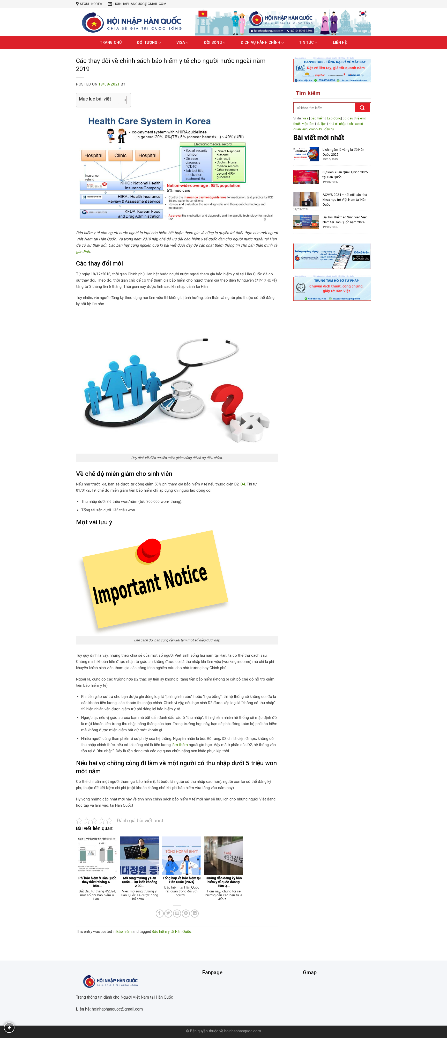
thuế (296, 124)
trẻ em (360, 118)
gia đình (83, 251)
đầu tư (329, 129)
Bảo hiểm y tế (163, 931)
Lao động (334, 118)
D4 (243, 484)
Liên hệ (340, 42)
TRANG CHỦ (111, 42)
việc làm (308, 124)
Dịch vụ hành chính (260, 42)
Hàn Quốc (183, 931)
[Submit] (362, 108)
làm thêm (180, 744)
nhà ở (333, 124)
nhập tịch (346, 124)
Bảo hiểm (124, 931)
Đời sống (213, 42)
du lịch (321, 124)
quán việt (300, 129)
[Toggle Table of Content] (119, 100)
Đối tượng (147, 42)
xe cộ (359, 124)
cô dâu (348, 118)
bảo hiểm (318, 118)
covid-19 (315, 129)
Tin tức (306, 42)
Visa (180, 42)
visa (305, 118)
